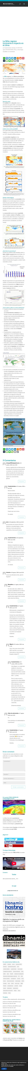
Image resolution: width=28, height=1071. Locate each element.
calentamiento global (12, 966)
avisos (13, 964)
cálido (4, 973)
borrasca (5, 966)
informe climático (6, 978)
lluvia (23, 978)
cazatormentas (13, 969)
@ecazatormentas (7, 878)
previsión (16, 985)
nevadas (5, 983)
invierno (18, 978)
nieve (9, 983)
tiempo (15, 990)
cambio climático (6, 969)
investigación (13, 978)
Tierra (19, 990)
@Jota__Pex (15, 878)
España (11, 973)
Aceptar (4, 1068)
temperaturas (15, 988)
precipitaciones (10, 985)
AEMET (4, 964)
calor (18, 966)
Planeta (4, 985)
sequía (4, 988)
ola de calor (17, 983)
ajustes (11, 1066)
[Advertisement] (14, 25)
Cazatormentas (7, 47)
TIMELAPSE (16, 852)
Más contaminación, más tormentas (16, 999)
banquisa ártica (19, 964)
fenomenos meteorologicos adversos (10, 976)
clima (22, 971)
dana (8, 973)
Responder (21, 481)
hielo (22, 976)
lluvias (4, 981)
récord (20, 985)
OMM (22, 983)
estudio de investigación (18, 973)
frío (19, 976)
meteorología (17, 981)
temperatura (9, 988)
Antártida (9, 964)
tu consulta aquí (21, 1040)
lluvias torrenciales (10, 981)
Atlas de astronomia (13, 713)
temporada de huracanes (8, 990)
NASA (23, 981)
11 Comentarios (11, 51)
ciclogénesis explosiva (7, 971)
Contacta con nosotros (9, 930)
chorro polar (20, 969)
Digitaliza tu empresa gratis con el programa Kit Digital (13, 920)
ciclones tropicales (16, 971)
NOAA (12, 983)
